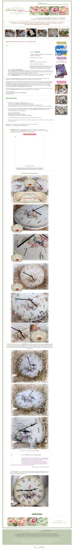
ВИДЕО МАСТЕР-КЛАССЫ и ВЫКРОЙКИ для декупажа (36, 22)
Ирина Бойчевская (36, 467)
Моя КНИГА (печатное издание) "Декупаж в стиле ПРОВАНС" (37, 24)
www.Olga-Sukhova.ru (47, 530)
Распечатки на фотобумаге (22, 23)
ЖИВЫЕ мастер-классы (45, 23)
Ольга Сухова (39, 57)
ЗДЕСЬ (12, 71)
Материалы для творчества (34, 23)
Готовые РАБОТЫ (21, 22)
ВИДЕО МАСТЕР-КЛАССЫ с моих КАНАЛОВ (55, 22)
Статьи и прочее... (54, 23)
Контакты (60, 23)
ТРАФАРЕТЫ (14, 23)
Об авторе (11, 22)
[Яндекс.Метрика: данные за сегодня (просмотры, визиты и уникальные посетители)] (37, 547)
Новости (15, 22)
